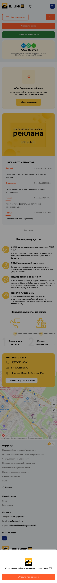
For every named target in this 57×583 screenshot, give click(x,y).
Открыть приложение (28, 576)
